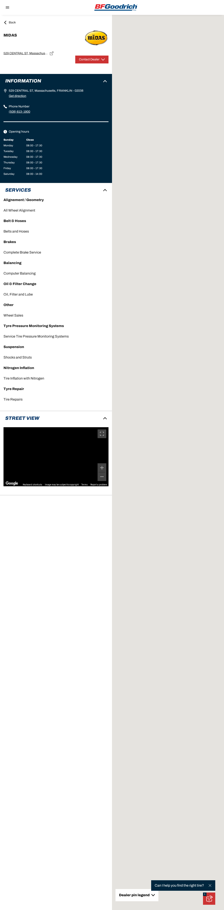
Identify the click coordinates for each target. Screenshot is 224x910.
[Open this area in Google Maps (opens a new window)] (12, 483)
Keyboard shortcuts (32, 484)
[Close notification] (210, 885)
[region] (56, 456)
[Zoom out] (102, 476)
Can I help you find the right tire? (179, 885)
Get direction (17, 96)
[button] (204, 894)
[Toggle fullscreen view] (102, 433)
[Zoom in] (102, 467)
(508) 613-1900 (19, 111)
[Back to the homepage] (116, 7)
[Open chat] (209, 898)
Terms (84, 484)
